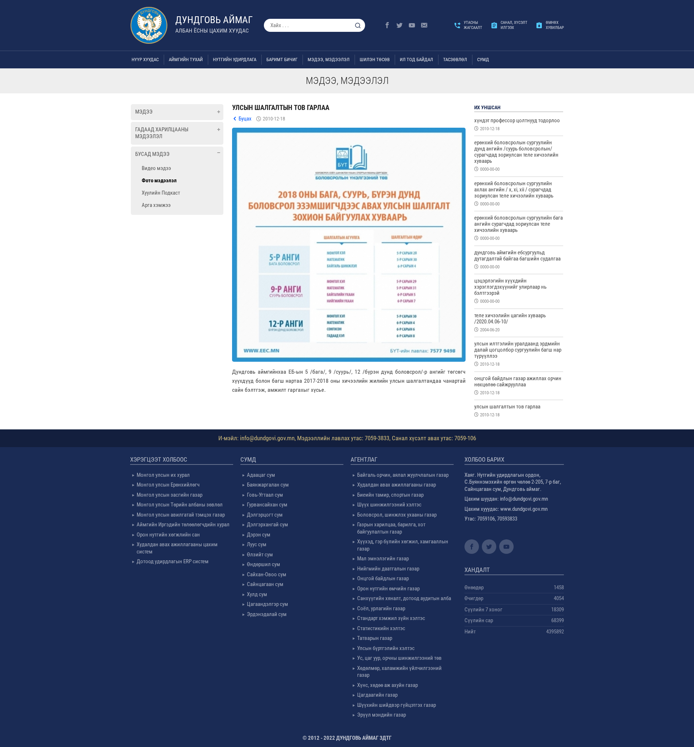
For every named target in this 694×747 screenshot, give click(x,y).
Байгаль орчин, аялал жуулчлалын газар (403, 475)
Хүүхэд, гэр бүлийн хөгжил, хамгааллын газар (402, 545)
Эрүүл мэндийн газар (381, 715)
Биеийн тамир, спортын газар (390, 495)
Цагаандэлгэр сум (267, 604)
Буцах (245, 118)
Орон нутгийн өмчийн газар (388, 588)
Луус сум (256, 544)
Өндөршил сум (263, 564)
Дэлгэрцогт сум (265, 515)
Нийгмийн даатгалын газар (388, 568)
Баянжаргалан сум (268, 484)
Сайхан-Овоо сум (266, 574)
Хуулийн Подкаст (161, 193)
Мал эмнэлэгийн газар (383, 558)
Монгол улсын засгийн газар (169, 495)
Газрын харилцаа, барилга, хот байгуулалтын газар (391, 528)
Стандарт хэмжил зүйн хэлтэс (391, 618)
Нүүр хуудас (145, 59)
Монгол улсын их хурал (163, 475)
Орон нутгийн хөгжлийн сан (168, 534)
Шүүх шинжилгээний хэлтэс (389, 504)
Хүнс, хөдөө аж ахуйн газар (387, 685)
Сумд (483, 59)
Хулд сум (257, 594)
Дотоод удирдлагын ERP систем (173, 561)
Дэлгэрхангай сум (267, 524)
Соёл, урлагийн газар (381, 608)
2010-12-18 (274, 119)
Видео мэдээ (156, 168)
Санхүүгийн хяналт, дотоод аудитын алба (404, 598)
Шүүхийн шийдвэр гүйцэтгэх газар (396, 705)
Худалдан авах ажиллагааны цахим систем (177, 548)
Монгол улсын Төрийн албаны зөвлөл (180, 504)
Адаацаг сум (261, 475)
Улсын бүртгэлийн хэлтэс (386, 648)
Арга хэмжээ (156, 205)
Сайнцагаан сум (265, 584)
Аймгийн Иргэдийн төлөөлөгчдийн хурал (183, 524)
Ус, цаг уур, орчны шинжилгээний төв (399, 658)
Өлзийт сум (260, 554)
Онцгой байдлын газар (383, 578)
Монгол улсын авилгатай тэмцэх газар (181, 515)
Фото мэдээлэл (159, 180)
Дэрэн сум (258, 534)
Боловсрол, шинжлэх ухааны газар (397, 515)
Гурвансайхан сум (267, 504)
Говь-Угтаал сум (265, 495)
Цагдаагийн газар (377, 695)
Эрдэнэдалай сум (267, 614)
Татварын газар (374, 638)
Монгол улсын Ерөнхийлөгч (168, 484)
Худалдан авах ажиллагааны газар (396, 484)
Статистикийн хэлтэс (381, 628)
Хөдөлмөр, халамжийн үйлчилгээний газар (399, 672)
